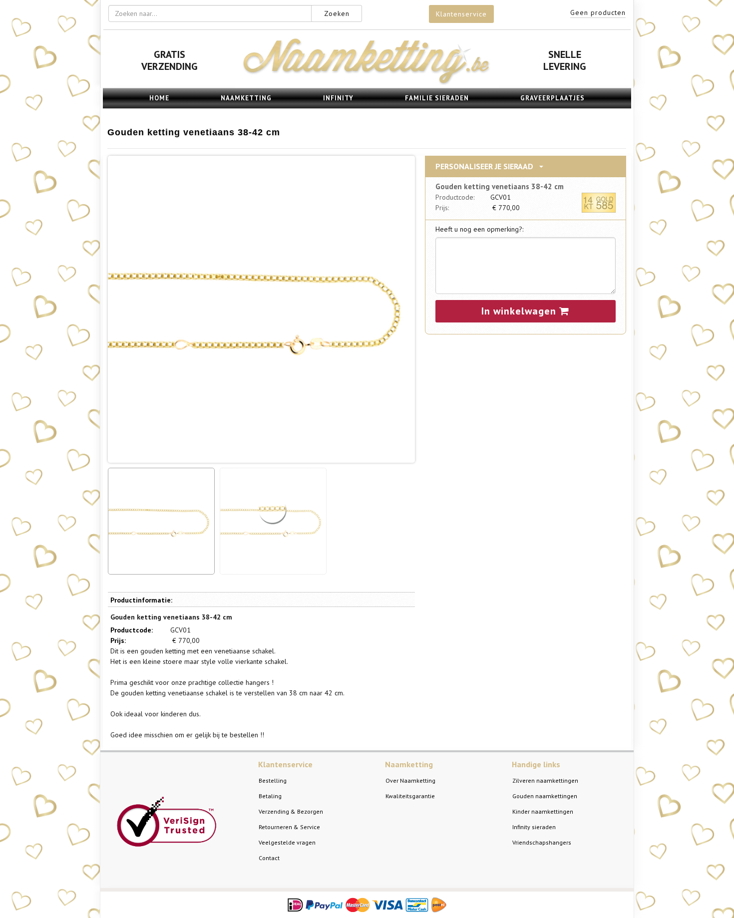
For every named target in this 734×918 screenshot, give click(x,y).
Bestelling (273, 780)
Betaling (270, 796)
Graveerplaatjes (552, 98)
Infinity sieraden (534, 827)
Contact (269, 858)
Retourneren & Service (289, 827)
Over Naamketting (410, 780)
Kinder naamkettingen (542, 811)
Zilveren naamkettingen (545, 780)
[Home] (367, 82)
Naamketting (246, 98)
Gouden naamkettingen (544, 796)
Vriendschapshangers (541, 842)
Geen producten (598, 12)
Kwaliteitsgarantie (410, 796)
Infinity (338, 98)
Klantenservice (461, 13)
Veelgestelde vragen (287, 842)
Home (159, 98)
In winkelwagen (520, 311)
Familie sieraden (437, 98)
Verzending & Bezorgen (291, 811)
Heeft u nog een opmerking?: (479, 229)
